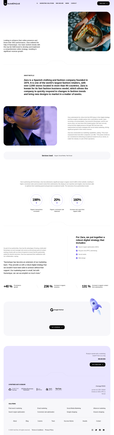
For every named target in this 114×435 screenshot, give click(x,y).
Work (67, 3)
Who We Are (59, 3)
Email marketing (42, 408)
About (15, 421)
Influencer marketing (99, 408)
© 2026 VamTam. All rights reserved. (19, 430)
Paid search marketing (15, 408)
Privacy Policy (49, 430)
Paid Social (69, 155)
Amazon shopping (98, 412)
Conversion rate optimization (45, 412)
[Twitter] (96, 430)
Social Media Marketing (74, 408)
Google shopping (72, 412)
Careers (40, 421)
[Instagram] (92, 430)
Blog (27, 421)
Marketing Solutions (47, 3)
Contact (74, 3)
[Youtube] (103, 430)
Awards (85, 421)
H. (37, 3)
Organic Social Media (60, 155)
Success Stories (69, 421)
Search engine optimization (17, 412)
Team (53, 421)
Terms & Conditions (37, 430)
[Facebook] (100, 430)
